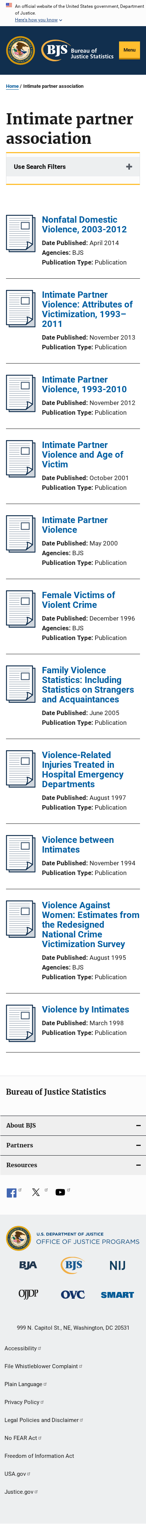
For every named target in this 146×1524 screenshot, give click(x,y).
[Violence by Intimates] (21, 1040)
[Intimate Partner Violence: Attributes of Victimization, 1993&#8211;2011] (21, 325)
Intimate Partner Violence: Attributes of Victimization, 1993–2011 (87, 309)
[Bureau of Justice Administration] (28, 1271)
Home (12, 86)
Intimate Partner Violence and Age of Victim (83, 455)
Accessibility (20, 1348)
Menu (130, 50)
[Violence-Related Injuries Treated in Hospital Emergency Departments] (21, 785)
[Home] (77, 50)
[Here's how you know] (73, 13)
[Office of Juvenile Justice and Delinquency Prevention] (28, 1301)
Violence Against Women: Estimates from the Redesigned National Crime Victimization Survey (91, 924)
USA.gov (15, 1474)
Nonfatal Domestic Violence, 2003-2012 (84, 224)
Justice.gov (18, 1492)
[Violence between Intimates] (21, 870)
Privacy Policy (21, 1402)
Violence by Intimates (85, 1009)
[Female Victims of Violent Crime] (21, 625)
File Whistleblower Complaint (41, 1366)
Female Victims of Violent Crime (78, 600)
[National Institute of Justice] (117, 1271)
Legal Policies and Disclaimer (41, 1420)
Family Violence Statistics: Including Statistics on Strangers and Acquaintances (88, 685)
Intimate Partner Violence (75, 525)
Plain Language (23, 1384)
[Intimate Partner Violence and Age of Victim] (21, 475)
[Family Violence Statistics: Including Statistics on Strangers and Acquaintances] (21, 700)
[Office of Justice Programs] (20, 50)
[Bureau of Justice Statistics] (73, 1275)
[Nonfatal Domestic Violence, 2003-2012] (21, 250)
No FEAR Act (20, 1438)
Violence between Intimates (78, 845)
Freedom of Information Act (39, 1456)
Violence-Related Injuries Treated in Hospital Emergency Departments (83, 769)
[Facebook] (14, 1195)
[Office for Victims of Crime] (73, 1300)
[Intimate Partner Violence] (21, 550)
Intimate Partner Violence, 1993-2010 (84, 384)
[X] (38, 1195)
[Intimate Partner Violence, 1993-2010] (21, 410)
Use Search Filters (40, 166)
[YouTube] (63, 1195)
